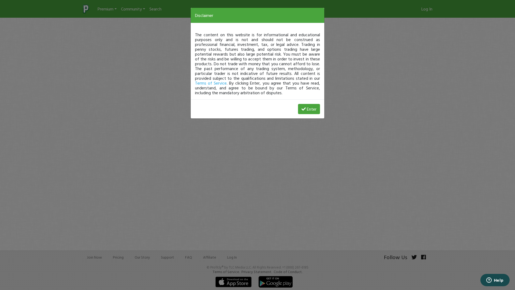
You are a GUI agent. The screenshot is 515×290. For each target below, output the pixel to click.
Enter (312, 109)
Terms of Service (211, 83)
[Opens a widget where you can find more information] (495, 280)
